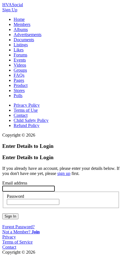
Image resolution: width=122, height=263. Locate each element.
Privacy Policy (27, 105)
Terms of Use (26, 110)
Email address (14, 183)
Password (15, 196)
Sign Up (9, 9)
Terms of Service (17, 242)
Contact (21, 115)
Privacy (9, 236)
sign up (63, 173)
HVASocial (12, 4)
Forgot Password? (18, 226)
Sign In (10, 216)
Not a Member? (21, 231)
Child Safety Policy (31, 120)
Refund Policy (26, 125)
